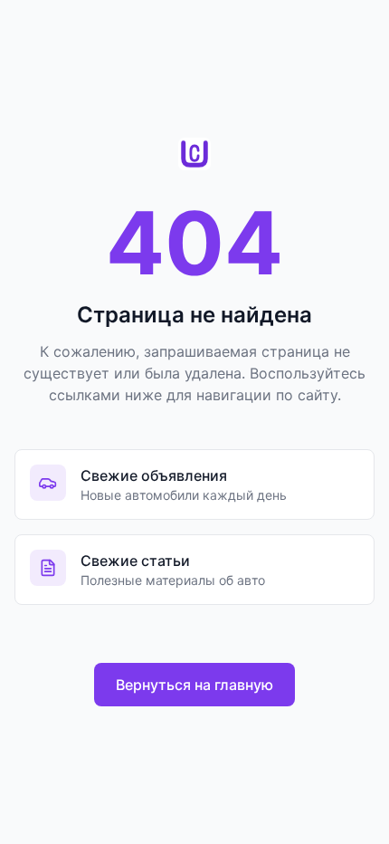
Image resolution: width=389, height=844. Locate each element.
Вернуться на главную (194, 685)
